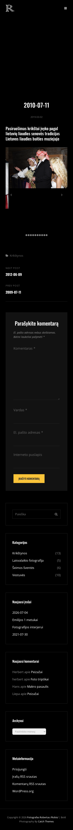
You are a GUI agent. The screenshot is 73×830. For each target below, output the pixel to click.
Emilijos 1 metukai (25, 620)
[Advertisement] (36, 54)
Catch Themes (46, 821)
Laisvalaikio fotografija (28, 560)
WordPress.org (23, 791)
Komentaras (24, 348)
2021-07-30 (20, 634)
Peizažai (36, 672)
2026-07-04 (20, 613)
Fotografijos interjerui (27, 627)
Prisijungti (19, 769)
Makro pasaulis (37, 687)
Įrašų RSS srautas (24, 777)
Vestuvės (18, 575)
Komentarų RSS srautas (29, 784)
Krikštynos (16, 255)
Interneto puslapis (27, 454)
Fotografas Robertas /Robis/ (42, 817)
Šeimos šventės (23, 568)
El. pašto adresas (28, 432)
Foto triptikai (40, 679)
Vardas (20, 410)
